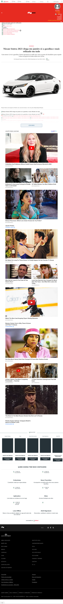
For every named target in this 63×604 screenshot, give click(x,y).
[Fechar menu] (11, 23)
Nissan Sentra (50, 122)
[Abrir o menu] (2, 12)
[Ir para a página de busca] (61, 21)
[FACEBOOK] (50, 528)
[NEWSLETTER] (60, 528)
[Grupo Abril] (2, 2)
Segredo (31, 46)
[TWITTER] (53, 528)
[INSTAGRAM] (47, 528)
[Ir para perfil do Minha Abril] (31, 26)
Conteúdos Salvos (16, 30)
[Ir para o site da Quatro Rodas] (31, 13)
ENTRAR (58, 11)
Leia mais (31, 125)
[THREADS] (55, 528)
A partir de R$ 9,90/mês (8, 459)
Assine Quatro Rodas (54, 20)
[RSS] (58, 528)
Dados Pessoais (15, 31)
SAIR (59, 13)
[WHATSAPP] (45, 528)
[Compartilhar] (43, 114)
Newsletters (12, 34)
